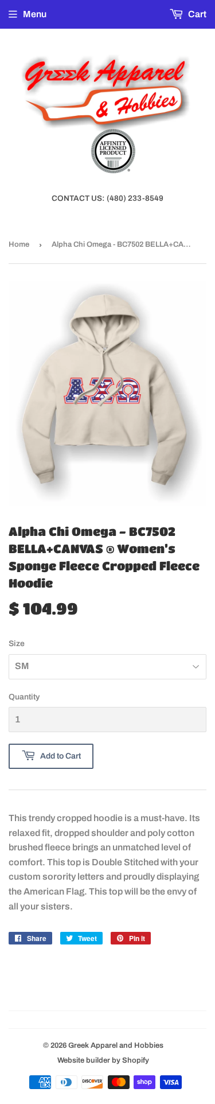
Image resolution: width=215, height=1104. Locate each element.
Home (19, 244)
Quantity (24, 697)
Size (17, 643)
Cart (196, 14)
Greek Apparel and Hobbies (115, 1045)
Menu (34, 14)
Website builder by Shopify (103, 1060)
